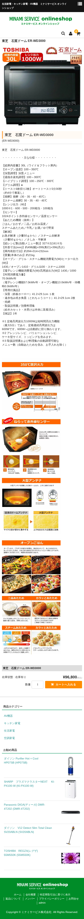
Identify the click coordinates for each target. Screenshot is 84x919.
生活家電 (9, 730)
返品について (13, 898)
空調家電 (9, 738)
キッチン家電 (12, 723)
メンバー (30, 898)
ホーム (17, 894)
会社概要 (31, 894)
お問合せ (74, 898)
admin (42, 902)
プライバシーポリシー (51, 898)
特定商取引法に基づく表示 (55, 894)
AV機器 (8, 715)
